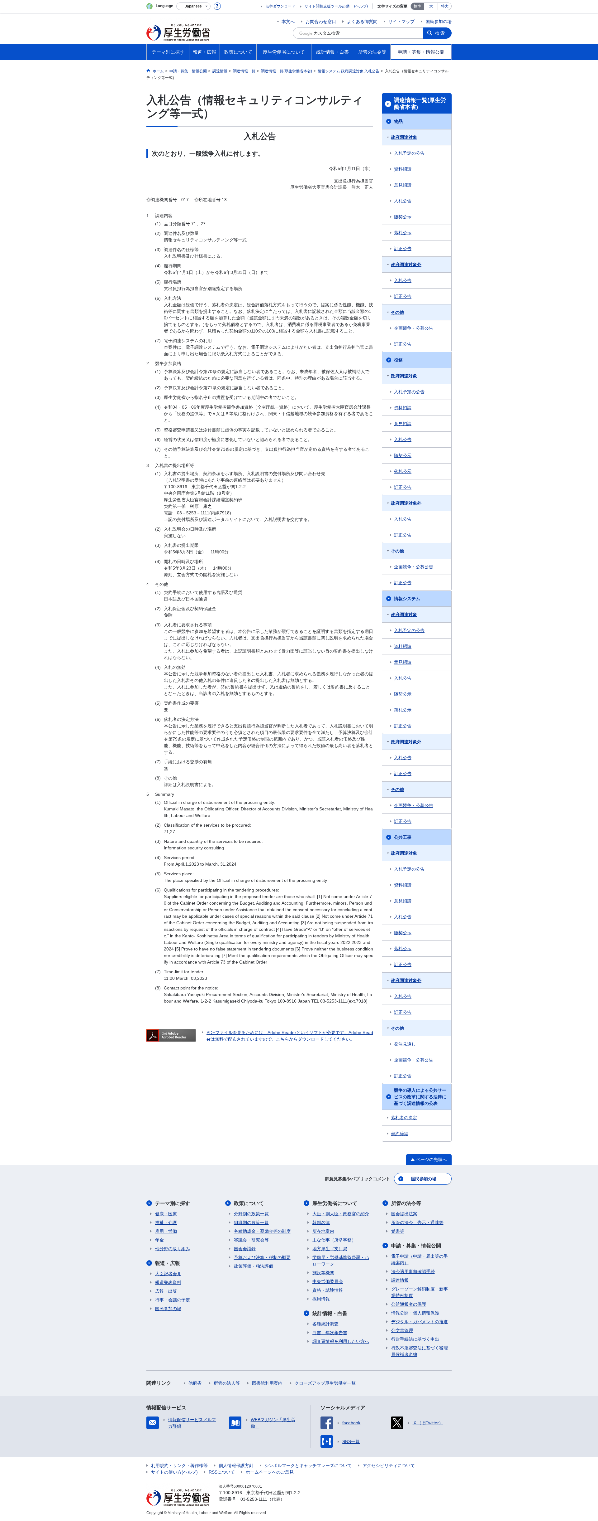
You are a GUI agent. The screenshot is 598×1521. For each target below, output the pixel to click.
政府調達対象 (404, 137)
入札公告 (402, 200)
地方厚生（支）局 (329, 1248)
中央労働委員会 (327, 1281)
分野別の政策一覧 (251, 1213)
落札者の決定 (404, 1117)
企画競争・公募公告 (413, 328)
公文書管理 (402, 1330)
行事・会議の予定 (172, 1299)
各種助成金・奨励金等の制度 (262, 1231)
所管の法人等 (227, 1383)
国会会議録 (245, 1248)
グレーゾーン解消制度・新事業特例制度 (419, 1292)
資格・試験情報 (327, 1290)
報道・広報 (167, 1263)
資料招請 (402, 169)
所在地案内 (323, 1231)
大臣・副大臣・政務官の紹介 (340, 1213)
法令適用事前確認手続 (413, 1271)
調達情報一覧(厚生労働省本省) (420, 103)
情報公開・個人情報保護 (415, 1312)
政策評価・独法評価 (253, 1266)
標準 (417, 6)
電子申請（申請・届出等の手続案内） (419, 1259)
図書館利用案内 (267, 1383)
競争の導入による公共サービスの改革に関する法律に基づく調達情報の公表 (420, 1097)
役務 (398, 359)
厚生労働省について (334, 1203)
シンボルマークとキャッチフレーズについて (308, 1465)
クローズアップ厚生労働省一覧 (325, 1383)
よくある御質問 (362, 21)
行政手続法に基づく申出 (415, 1339)
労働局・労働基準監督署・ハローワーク (340, 1260)
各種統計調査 (325, 1323)
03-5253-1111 (253, 1499)
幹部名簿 (321, 1222)
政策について (249, 1203)
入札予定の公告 (409, 153)
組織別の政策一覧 (251, 1222)
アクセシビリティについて (389, 1465)
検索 (440, 33)
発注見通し (405, 1044)
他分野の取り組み (172, 1248)
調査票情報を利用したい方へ (340, 1341)
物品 (398, 121)
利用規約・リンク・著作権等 (179, 1465)
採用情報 (321, 1298)
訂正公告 (402, 248)
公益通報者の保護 (408, 1304)
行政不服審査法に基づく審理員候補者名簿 (419, 1351)
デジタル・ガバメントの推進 (419, 1321)
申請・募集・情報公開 (416, 1245)
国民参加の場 (438, 21)
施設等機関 (323, 1272)
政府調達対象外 (406, 264)
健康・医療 (166, 1213)
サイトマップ (401, 21)
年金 (159, 1239)
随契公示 (402, 216)
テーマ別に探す (172, 1203)
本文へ (288, 21)
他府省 (195, 1383)
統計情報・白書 (329, 1313)
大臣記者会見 (168, 1273)
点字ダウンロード (280, 6)
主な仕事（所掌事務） (334, 1239)
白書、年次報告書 (329, 1332)
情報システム (407, 598)
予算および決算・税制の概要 (262, 1257)
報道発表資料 (168, 1282)
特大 (444, 6)
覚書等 (397, 1231)
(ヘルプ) (361, 6)
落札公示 (402, 232)
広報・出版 (166, 1291)
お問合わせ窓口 (321, 21)
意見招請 (402, 184)
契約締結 (399, 1133)
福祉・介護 (166, 1222)
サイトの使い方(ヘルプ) (174, 1472)
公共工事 (402, 837)
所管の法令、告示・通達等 (417, 1222)
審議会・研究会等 (251, 1239)
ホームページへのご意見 (270, 1472)
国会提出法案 (404, 1213)
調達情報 (400, 1280)
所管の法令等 (406, 1203)
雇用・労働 (166, 1231)
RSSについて (222, 1472)
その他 (397, 312)
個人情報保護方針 (236, 1465)
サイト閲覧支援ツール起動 (327, 6)
